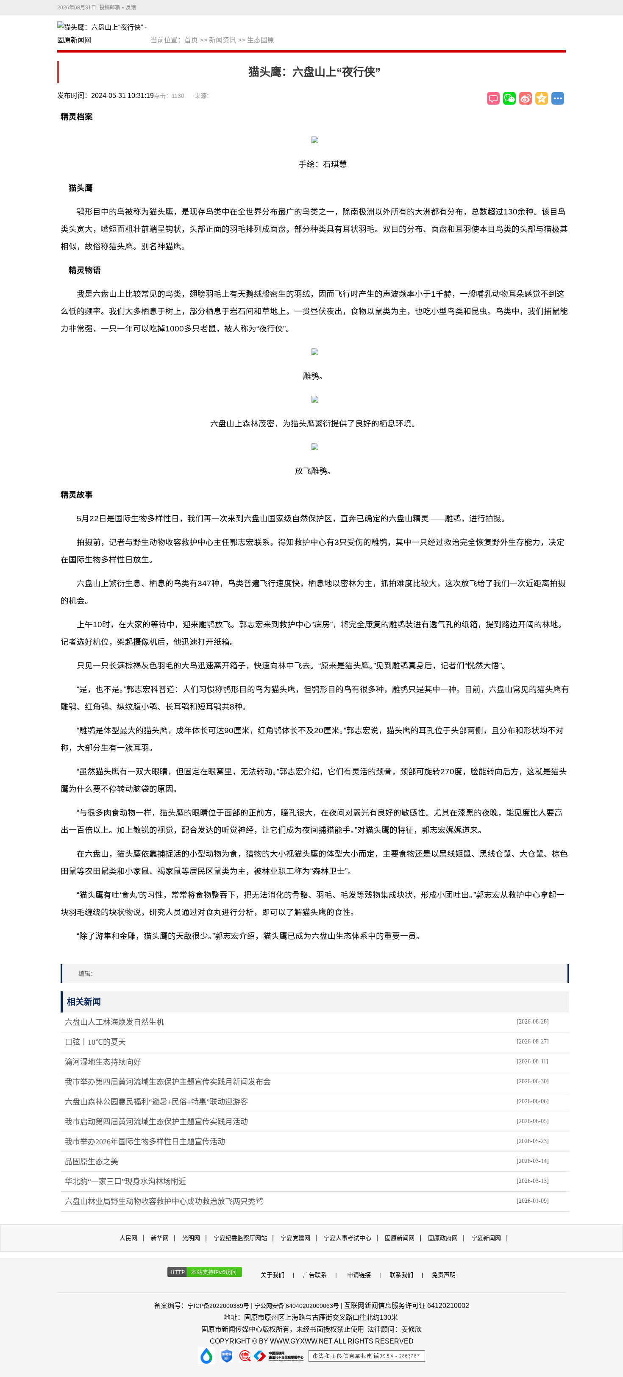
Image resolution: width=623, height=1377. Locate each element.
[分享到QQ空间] (541, 98)
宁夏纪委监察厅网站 (240, 1238)
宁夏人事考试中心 (347, 1238)
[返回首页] (103, 34)
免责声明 (444, 1274)
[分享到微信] (509, 98)
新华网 (160, 1238)
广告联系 (315, 1274)
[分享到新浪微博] (525, 98)
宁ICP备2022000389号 (218, 1305)
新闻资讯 (222, 40)
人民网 (128, 1238)
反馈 (131, 8)
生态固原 (260, 40)
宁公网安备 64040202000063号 (296, 1305)
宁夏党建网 (295, 1238)
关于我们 (272, 1274)
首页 (191, 40)
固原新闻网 (399, 1238)
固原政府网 (443, 1238)
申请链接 (359, 1274)
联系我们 (401, 1274)
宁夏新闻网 (486, 1238)
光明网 (191, 1238)
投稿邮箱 (110, 8)
